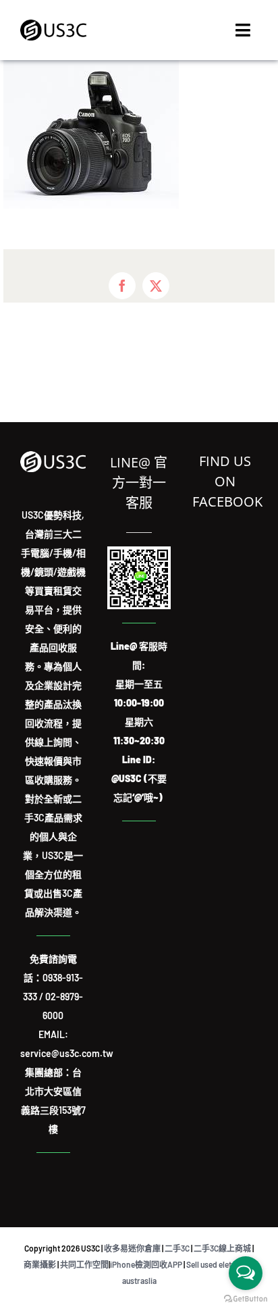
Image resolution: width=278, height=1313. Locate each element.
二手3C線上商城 (222, 1248)
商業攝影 (40, 1264)
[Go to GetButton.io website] (245, 1299)
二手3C (177, 1248)
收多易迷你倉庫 (132, 1248)
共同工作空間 (84, 1264)
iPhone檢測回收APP (146, 1264)
